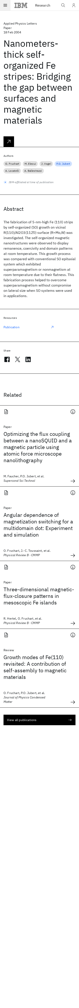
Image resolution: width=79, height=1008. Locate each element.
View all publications (21, 720)
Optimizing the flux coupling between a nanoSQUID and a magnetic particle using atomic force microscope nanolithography (38, 447)
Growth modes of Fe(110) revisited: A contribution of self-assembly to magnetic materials (35, 667)
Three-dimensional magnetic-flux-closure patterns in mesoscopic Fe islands (39, 596)
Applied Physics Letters (20, 23)
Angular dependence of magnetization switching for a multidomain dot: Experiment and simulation (38, 525)
